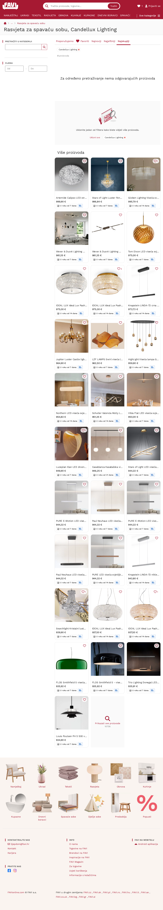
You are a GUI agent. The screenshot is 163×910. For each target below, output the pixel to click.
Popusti (147, 816)
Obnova (63, 15)
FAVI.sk (97, 892)
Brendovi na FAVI (78, 853)
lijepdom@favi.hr (20, 844)
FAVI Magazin (76, 862)
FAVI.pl (107, 892)
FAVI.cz (88, 892)
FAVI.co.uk (62, 897)
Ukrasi (24, 15)
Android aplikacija (148, 844)
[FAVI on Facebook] (9, 870)
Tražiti (113, 6)
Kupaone (89, 15)
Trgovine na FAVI (78, 848)
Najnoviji (96, 41)
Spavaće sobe (129, 15)
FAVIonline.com (16, 892)
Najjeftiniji (109, 41)
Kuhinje (76, 15)
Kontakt (12, 848)
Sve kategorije (147, 15)
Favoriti (85, 41)
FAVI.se (145, 892)
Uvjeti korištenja (78, 870)
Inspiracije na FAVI (79, 857)
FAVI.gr (83, 897)
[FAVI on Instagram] (15, 870)
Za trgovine (75, 866)
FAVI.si (91, 897)
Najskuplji (123, 41)
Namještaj (11, 15)
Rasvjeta (50, 15)
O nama (73, 844)
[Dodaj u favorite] (84, 161)
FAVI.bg (73, 897)
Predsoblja (121, 816)
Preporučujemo (65, 41)
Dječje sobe (94, 816)
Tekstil (36, 15)
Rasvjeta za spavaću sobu (31, 23)
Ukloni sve (95, 137)
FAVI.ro (116, 892)
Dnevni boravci (108, 15)
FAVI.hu (126, 892)
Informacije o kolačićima (82, 875)
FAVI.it (136, 892)
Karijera (12, 853)
